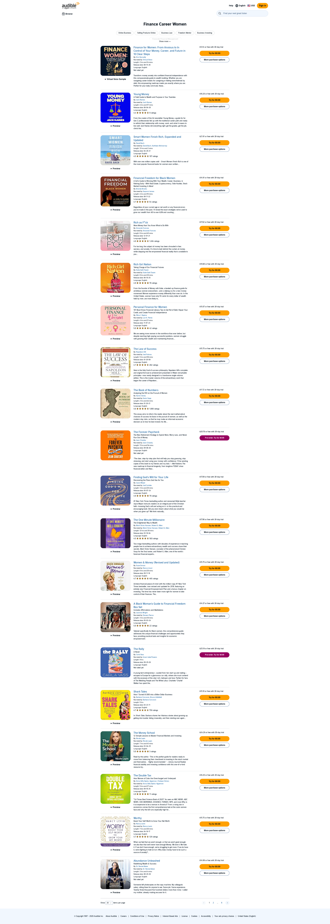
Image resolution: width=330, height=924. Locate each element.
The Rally (139, 649)
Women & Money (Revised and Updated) (157, 562)
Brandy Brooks (141, 189)
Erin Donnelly (141, 57)
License (185, 916)
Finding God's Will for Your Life (151, 477)
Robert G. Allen (157, 525)
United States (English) (247, 916)
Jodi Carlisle (147, 485)
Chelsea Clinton (163, 781)
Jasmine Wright (142, 613)
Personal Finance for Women (150, 307)
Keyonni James (148, 191)
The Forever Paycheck (146, 432)
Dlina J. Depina (141, 315)
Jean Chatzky (141, 440)
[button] (125, 33)
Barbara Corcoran (142, 697)
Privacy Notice (153, 916)
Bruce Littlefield (156, 697)
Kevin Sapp (147, 398)
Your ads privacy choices (224, 916)
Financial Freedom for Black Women (154, 178)
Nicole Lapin (140, 738)
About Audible (111, 916)
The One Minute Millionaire (149, 520)
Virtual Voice (147, 60)
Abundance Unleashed (147, 860)
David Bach (140, 143)
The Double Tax (142, 775)
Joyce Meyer (140, 483)
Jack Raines (140, 100)
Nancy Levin (140, 824)
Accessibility (206, 916)
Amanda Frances (142, 228)
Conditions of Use (137, 916)
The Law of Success (145, 349)
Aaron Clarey (141, 396)
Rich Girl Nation (142, 264)
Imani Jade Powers (150, 657)
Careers (124, 916)
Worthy (138, 818)
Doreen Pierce (148, 615)
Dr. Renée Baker (142, 866)
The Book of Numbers (146, 390)
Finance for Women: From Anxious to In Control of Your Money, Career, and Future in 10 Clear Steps (159, 51)
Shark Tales (140, 691)
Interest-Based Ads (170, 916)
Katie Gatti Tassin (142, 270)
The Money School (144, 732)
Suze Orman (140, 566)
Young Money (141, 94)
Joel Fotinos (147, 355)
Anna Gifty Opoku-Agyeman (146, 781)
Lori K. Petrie (147, 318)
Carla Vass (140, 655)
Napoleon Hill (141, 352)
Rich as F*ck (141, 222)
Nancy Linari (147, 568)
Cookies (194, 916)
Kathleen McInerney (159, 146)
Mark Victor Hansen (143, 525)
